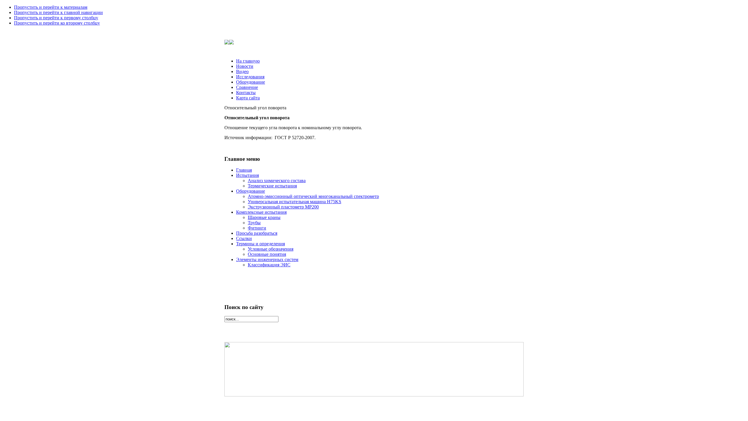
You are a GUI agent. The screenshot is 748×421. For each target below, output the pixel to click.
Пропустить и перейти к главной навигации (58, 12)
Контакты (246, 92)
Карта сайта (248, 97)
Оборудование (250, 82)
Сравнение (247, 87)
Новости (244, 66)
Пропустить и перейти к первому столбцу (56, 17)
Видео (242, 71)
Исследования (250, 76)
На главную (248, 60)
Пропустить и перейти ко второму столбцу (57, 22)
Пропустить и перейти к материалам (50, 7)
